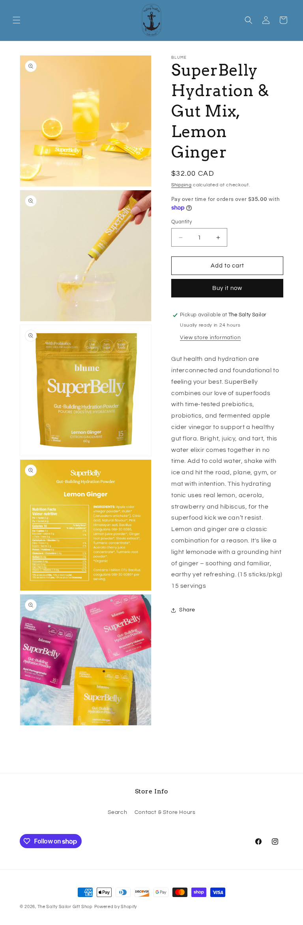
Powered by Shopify (115, 907)
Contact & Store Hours (165, 812)
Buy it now (227, 288)
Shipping (181, 185)
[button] (16, 20)
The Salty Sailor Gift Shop (65, 907)
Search (117, 812)
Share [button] (187, 610)
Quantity (181, 222)
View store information (210, 337)
